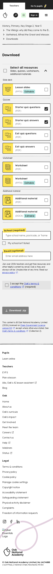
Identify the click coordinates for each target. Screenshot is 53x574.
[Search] (15, 15)
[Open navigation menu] (46, 15)
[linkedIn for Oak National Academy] (18, 521)
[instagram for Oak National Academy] (4, 521)
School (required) (14, 230)
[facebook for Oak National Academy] (11, 521)
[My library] (23, 15)
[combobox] (26, 235)
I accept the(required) (24, 285)
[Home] (5, 15)
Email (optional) (13, 251)
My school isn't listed (19, 243)
